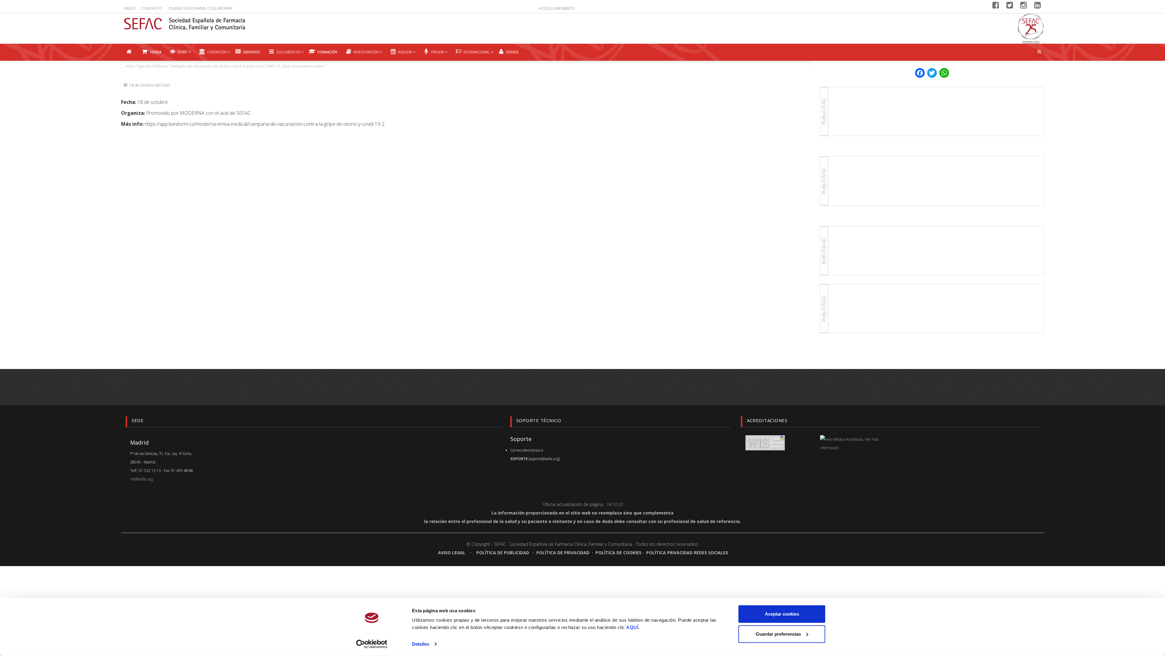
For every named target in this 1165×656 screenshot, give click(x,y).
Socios (511, 52)
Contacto (151, 8)
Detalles (420, 644)
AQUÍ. (633, 627)
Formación (326, 52)
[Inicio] (184, 20)
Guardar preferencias (778, 633)
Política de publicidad (502, 552)
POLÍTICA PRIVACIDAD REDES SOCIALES (687, 552)
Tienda (155, 52)
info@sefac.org (141, 479)
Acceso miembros (557, 8)
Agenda (144, 66)
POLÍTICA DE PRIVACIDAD (562, 552)
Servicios (251, 52)
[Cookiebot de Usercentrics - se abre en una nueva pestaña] (371, 644)
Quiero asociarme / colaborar (200, 8)
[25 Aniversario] (1031, 28)
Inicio (129, 8)
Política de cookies (618, 552)
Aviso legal (452, 552)
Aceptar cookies (782, 614)
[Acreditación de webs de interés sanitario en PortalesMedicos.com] (765, 442)
